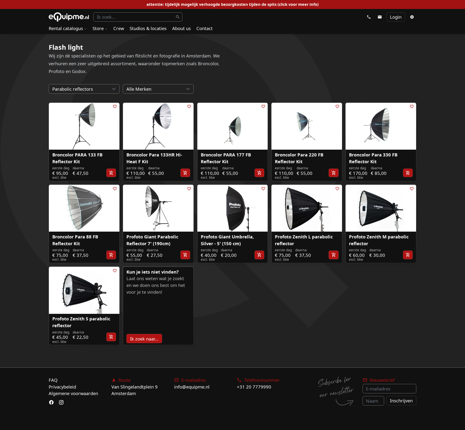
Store (98, 28)
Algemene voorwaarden (73, 393)
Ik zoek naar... (144, 339)
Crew (118, 28)
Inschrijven (401, 401)
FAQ (53, 380)
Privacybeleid (62, 387)
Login (396, 17)
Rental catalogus (66, 28)
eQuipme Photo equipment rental (69, 17)
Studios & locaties (148, 28)
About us (181, 28)
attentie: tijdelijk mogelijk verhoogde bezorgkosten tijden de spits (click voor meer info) (232, 4)
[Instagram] (61, 402)
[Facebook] (51, 402)
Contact (204, 28)
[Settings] (411, 17)
